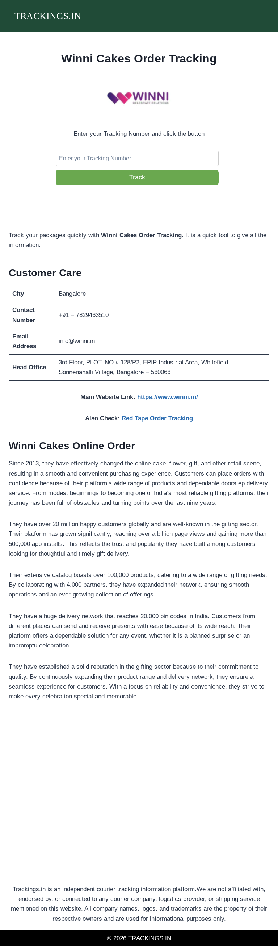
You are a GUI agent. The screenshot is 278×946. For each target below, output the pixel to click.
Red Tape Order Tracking (157, 418)
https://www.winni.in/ (167, 397)
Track (137, 177)
